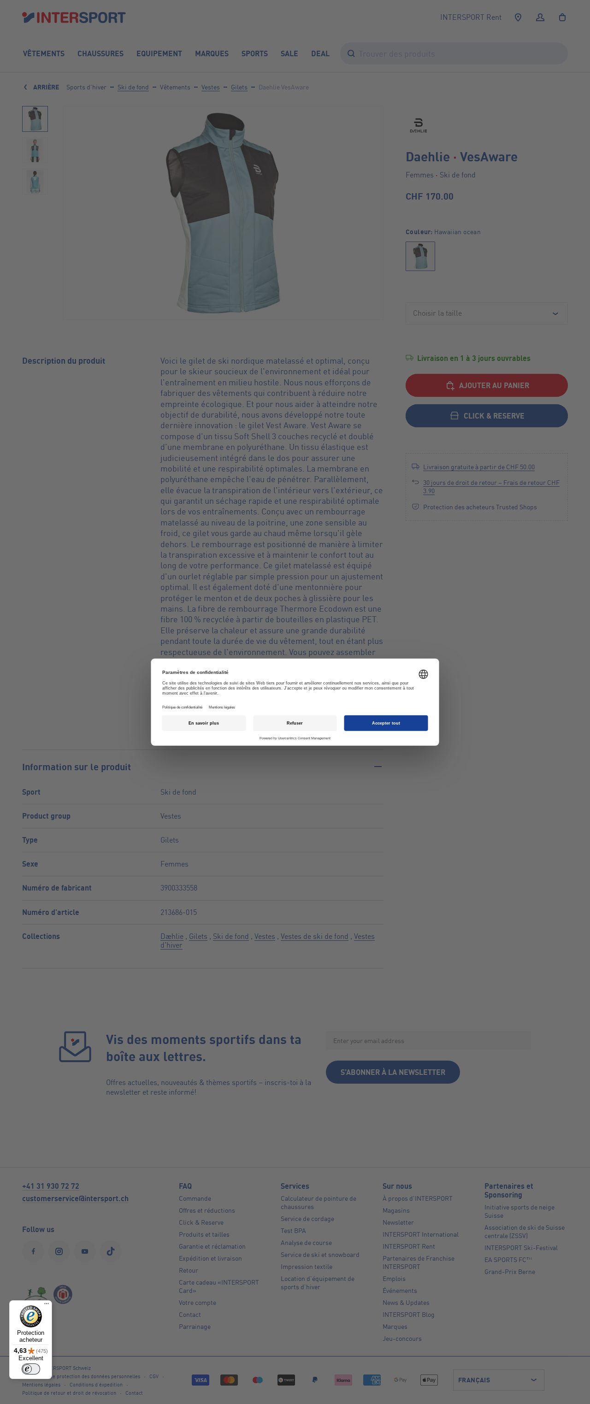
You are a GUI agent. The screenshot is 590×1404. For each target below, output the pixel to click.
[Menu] (46, 1305)
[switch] (31, 1369)
